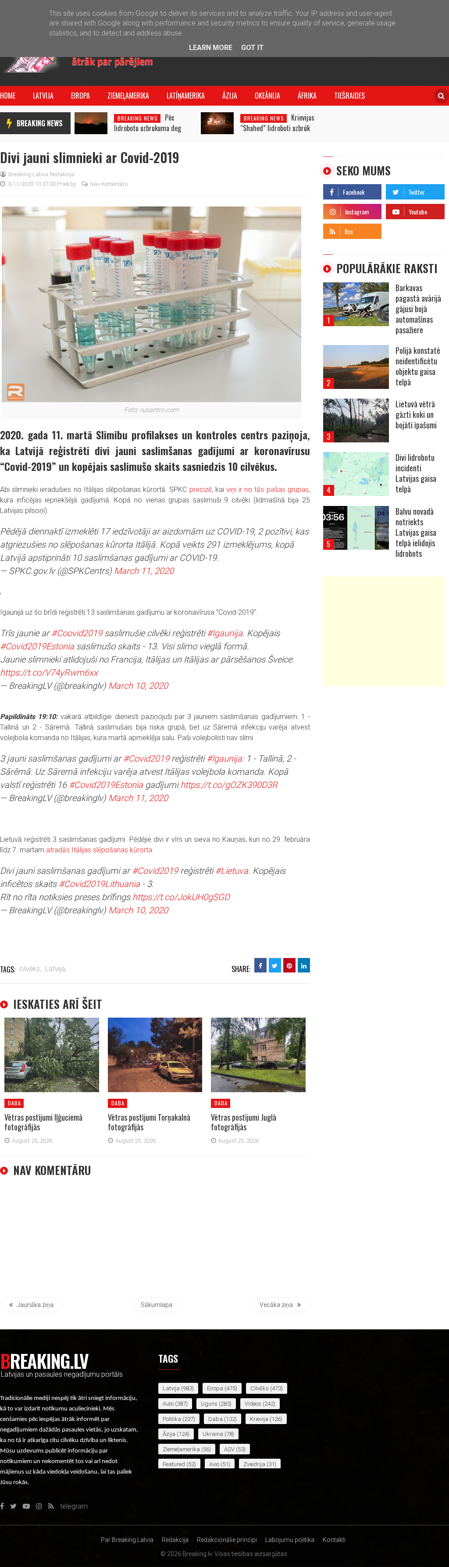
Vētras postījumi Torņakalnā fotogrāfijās (149, 1122)
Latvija (43, 95)
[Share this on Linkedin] (304, 965)
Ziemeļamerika (128, 95)
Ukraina (213, 1434)
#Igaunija (224, 633)
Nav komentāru (109, 184)
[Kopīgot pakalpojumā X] (275, 965)
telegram (399, 229)
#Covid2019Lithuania (99, 884)
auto (168, 1403)
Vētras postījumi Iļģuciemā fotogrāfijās (43, 1122)
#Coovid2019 (76, 633)
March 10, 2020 (138, 685)
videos (253, 1403)
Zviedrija (254, 1464)
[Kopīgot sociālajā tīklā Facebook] (260, 965)
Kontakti (334, 1539)
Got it (252, 47)
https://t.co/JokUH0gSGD (181, 897)
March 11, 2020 (144, 571)
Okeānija (267, 95)
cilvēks (259, 1388)
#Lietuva (231, 870)
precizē (200, 489)
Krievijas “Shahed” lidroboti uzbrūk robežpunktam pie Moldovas (277, 128)
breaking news (40, 123)
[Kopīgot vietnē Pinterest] (289, 965)
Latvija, (55, 969)
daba (14, 1103)
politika (172, 1419)
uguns (209, 1403)
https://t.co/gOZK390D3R (229, 785)
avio (214, 1464)
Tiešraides (349, 95)
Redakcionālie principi (227, 1539)
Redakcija (175, 1539)
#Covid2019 (146, 758)
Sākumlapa (156, 1304)
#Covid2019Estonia (37, 646)
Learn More (210, 47)
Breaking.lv (44, 1360)
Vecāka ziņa (276, 1304)
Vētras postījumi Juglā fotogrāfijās (243, 1122)
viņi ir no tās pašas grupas (267, 489)
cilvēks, (30, 969)
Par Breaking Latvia (127, 1539)
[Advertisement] (384, 631)
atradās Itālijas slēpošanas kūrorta (99, 850)
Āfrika (307, 95)
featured (174, 1464)
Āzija (229, 95)
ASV (229, 1449)
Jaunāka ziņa (35, 1304)
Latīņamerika (186, 95)
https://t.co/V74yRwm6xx (49, 672)
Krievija (259, 1419)
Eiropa (80, 95)
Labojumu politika (289, 1539)
